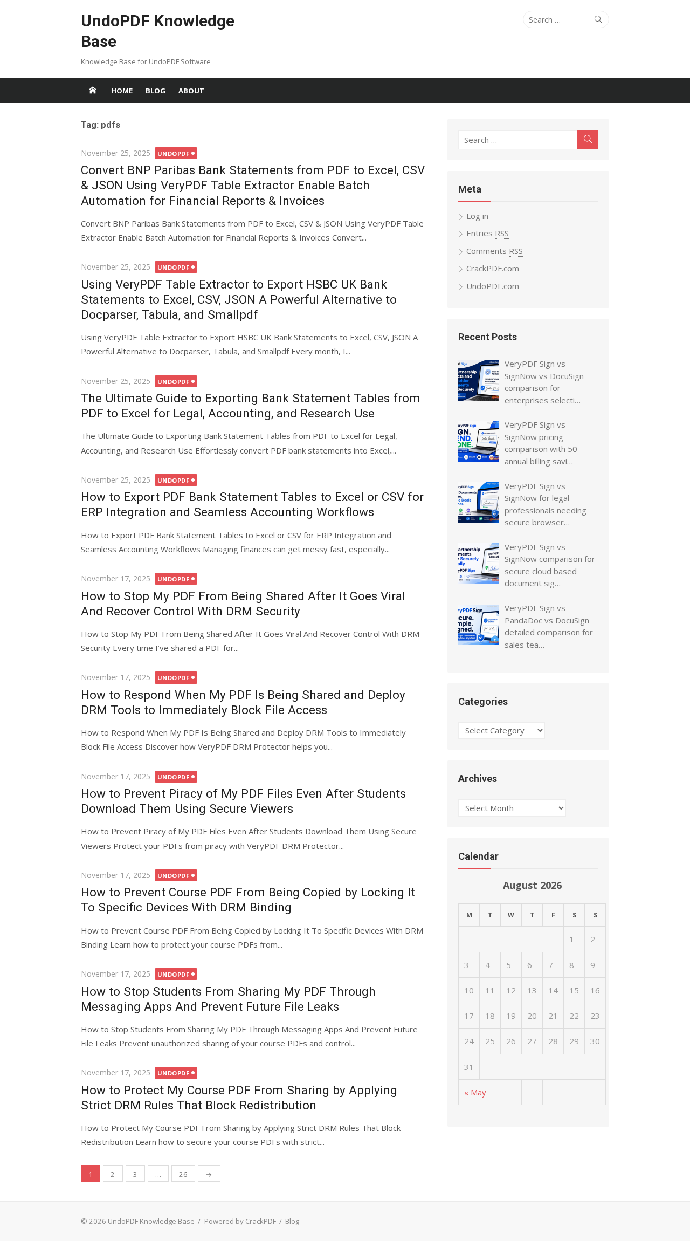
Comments (494, 250)
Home (122, 90)
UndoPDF (173, 153)
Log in (477, 215)
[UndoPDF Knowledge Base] (93, 90)
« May (475, 1092)
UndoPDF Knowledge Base (157, 31)
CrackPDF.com (492, 268)
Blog (155, 90)
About (191, 90)
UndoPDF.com (492, 285)
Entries (487, 233)
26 (183, 1174)
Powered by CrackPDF (240, 1221)
